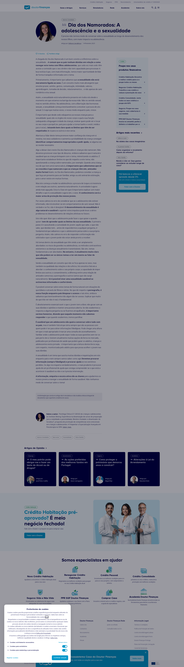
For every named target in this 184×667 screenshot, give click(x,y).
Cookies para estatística (18, 646)
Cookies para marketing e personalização (24, 650)
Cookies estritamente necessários (22, 642)
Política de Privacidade (43, 633)
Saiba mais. (54, 638)
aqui (46, 617)
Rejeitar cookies (12, 658)
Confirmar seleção (60, 658)
